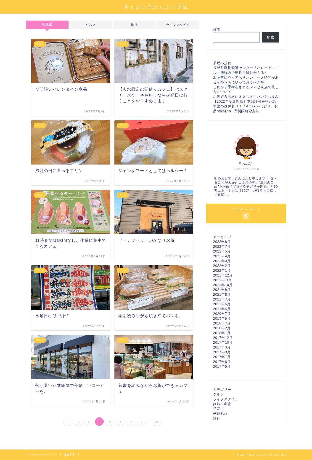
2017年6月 (222, 362)
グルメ (91, 25)
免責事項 (69, 454)
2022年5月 (222, 251)
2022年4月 (222, 256)
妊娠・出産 (222, 404)
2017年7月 (222, 357)
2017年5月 (222, 366)
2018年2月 (222, 328)
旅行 (134, 25)
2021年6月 (222, 304)
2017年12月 (223, 338)
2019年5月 (222, 318)
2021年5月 (222, 309)
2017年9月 (222, 347)
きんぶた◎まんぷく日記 (156, 6)
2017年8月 (222, 352)
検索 (216, 30)
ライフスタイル (178, 25)
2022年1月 (222, 270)
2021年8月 (222, 294)
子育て (218, 409)
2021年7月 (222, 299)
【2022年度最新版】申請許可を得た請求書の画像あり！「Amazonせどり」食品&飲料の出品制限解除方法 (245, 106)
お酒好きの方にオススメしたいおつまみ (246, 96)
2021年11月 (222, 280)
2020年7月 (222, 314)
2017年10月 (223, 342)
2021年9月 (222, 290)
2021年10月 (223, 285)
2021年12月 (223, 275)
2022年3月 (222, 261)
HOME (47, 24)
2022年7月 (222, 246)
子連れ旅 (220, 413)
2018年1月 (222, 333)
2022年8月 (222, 242)
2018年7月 (222, 323)
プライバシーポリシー (43, 454)
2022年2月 (222, 266)
